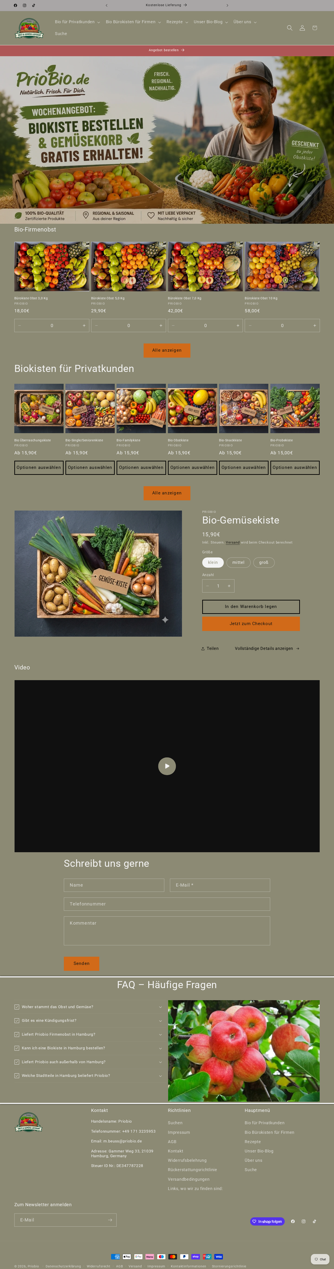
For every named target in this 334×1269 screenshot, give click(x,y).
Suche (251, 1169)
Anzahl (208, 575)
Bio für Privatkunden (264, 1123)
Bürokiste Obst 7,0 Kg (185, 298)
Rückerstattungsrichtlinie (192, 1169)
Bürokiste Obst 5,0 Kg (108, 298)
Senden (82, 963)
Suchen (175, 1123)
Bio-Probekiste (281, 440)
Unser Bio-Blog (259, 1151)
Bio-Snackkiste (230, 440)
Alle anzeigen (167, 350)
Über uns (253, 1160)
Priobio (33, 1266)
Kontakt (175, 1151)
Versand (233, 542)
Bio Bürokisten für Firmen (269, 1132)
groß (264, 562)
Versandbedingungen (189, 1179)
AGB (172, 1141)
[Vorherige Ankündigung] (107, 5)
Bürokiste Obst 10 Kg (261, 298)
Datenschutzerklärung (63, 1266)
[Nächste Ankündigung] (227, 5)
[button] (77, 22)
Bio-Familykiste (128, 440)
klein (213, 562)
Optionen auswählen (39, 467)
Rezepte (253, 1141)
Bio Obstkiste (178, 440)
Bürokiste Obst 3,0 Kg (31, 298)
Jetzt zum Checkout (251, 623)
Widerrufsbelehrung (187, 1160)
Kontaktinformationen (188, 1266)
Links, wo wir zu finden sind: (195, 1188)
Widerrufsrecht (98, 1266)
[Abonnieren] (110, 1220)
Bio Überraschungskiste (32, 440)
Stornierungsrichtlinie (229, 1266)
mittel (238, 562)
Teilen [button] (213, 648)
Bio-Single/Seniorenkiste (84, 440)
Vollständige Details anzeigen (264, 648)
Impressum (179, 1132)
